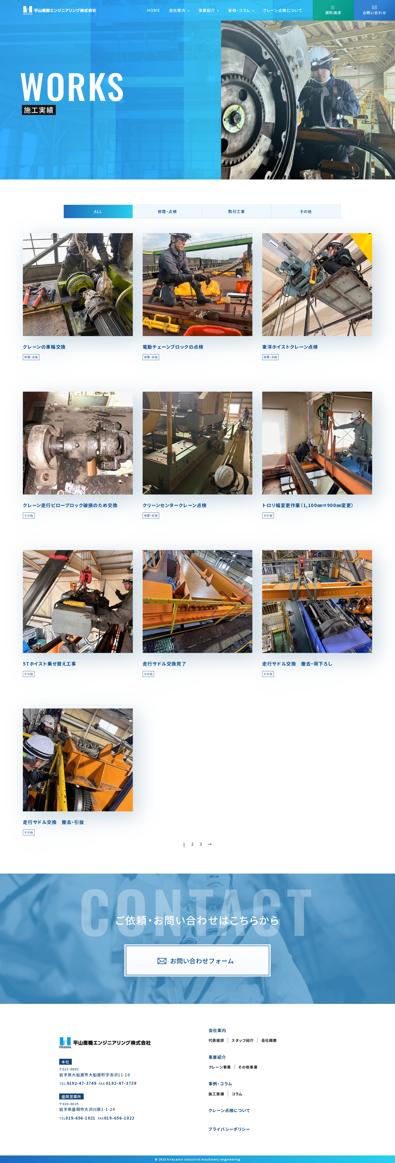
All (98, 211)
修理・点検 (167, 211)
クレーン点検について (282, 10)
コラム (237, 1093)
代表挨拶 (216, 1040)
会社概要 (269, 1040)
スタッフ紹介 (243, 1040)
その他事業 (248, 1067)
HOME (153, 10)
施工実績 (216, 1093)
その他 (306, 211)
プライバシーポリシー (229, 1129)
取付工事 (236, 211)
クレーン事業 (219, 1067)
